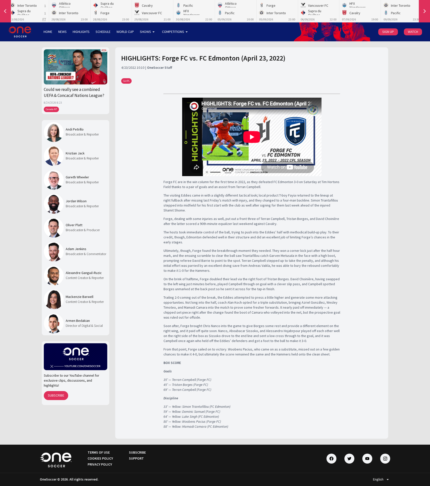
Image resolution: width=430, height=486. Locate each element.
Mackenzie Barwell (79, 296)
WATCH (413, 31)
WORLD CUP (125, 31)
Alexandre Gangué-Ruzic (84, 273)
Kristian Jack (75, 153)
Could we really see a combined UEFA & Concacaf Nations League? (74, 92)
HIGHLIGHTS (81, 31)
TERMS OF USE (99, 452)
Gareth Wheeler (77, 177)
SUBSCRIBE (56, 395)
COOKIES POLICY (100, 458)
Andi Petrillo (75, 129)
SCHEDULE (103, 31)
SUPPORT (136, 458)
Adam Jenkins (76, 249)
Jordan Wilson (76, 201)
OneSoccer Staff (159, 67)
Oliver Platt (74, 225)
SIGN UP (388, 31)
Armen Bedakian (78, 320)
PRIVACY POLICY (100, 464)
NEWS (62, 31)
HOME (48, 31)
